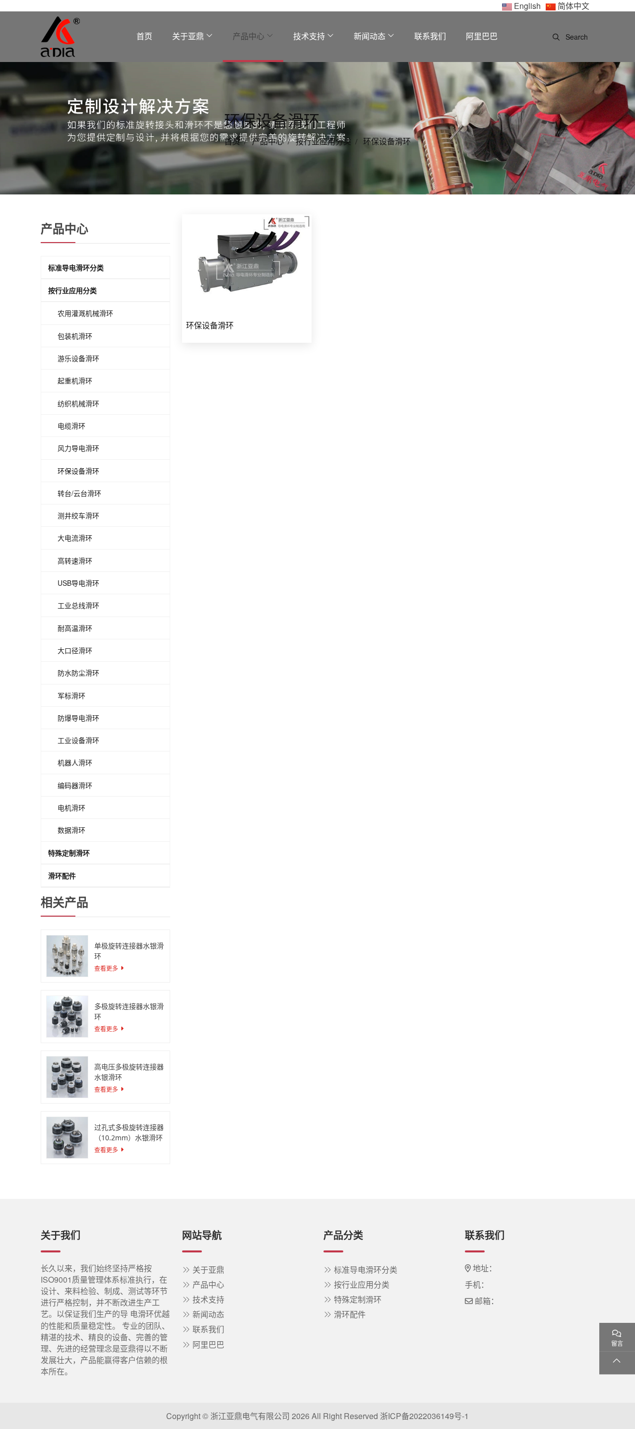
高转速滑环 (75, 560)
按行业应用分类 (72, 290)
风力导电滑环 (78, 448)
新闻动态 (369, 36)
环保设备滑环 (210, 325)
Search (576, 37)
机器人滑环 (75, 762)
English (527, 5)
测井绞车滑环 (78, 515)
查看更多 (106, 968)
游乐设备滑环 (78, 358)
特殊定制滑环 (69, 853)
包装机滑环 (75, 336)
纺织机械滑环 (78, 403)
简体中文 (573, 5)
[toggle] (161, 267)
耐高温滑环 (75, 628)
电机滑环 (71, 807)
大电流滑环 (75, 538)
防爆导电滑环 (78, 718)
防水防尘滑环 (78, 673)
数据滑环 (71, 830)
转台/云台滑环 (79, 493)
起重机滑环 (75, 380)
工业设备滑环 (78, 740)
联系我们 (430, 36)
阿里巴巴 (482, 36)
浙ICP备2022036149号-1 (424, 1416)
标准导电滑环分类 (76, 267)
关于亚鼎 (188, 36)
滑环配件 (62, 875)
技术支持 (309, 36)
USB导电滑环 (78, 583)
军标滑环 (71, 695)
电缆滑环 (71, 426)
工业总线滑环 (78, 605)
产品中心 (248, 36)
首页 (144, 36)
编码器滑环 (75, 785)
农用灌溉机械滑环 (85, 313)
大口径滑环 (75, 650)
